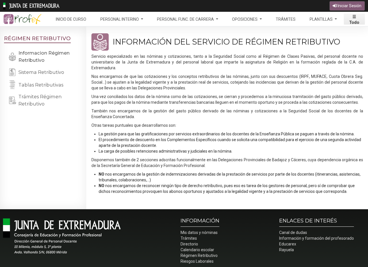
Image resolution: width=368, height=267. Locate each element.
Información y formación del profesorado (316, 238)
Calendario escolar (197, 249)
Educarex (287, 244)
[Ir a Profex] (22, 19)
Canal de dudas (293, 232)
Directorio (189, 244)
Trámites (189, 238)
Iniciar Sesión (349, 5)
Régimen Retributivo (37, 38)
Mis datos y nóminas (199, 232)
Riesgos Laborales (197, 261)
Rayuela (286, 249)
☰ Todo (354, 19)
